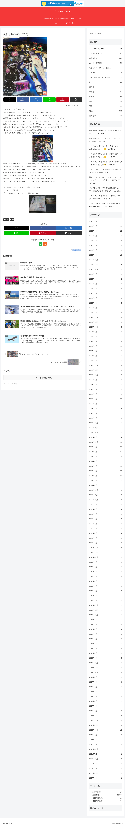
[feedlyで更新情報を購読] (40, 244)
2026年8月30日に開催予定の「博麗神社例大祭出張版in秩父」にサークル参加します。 (105, 205)
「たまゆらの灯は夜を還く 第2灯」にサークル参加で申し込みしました (105, 197)
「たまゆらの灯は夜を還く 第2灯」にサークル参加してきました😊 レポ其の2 (105, 155)
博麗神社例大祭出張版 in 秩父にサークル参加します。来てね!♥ (105, 132)
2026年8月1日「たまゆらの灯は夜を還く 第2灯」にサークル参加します (105, 171)
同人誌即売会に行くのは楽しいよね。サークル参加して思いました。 (105, 139)
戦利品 (7, 219)
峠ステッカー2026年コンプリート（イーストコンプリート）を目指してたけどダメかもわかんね (105, 180)
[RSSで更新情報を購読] (45, 244)
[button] (76, 99)
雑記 (13, 219)
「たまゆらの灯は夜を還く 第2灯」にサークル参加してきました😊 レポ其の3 (105, 147)
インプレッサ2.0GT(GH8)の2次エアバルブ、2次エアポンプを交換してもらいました (105, 189)
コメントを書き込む (42, 377)
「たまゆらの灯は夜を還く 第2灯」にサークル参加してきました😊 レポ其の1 (105, 163)
